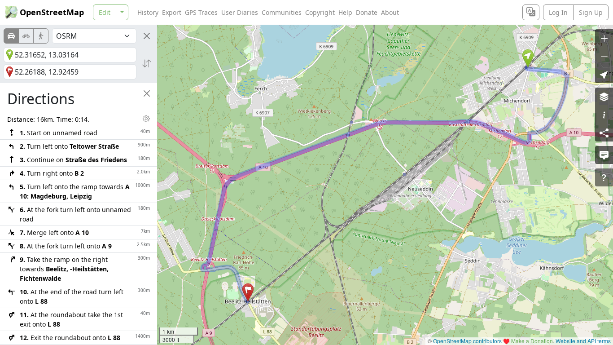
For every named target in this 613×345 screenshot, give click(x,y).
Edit (104, 12)
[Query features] (604, 177)
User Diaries (239, 12)
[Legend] (604, 115)
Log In (558, 12)
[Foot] (40, 36)
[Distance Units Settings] (146, 118)
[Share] (604, 133)
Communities (282, 12)
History (147, 12)
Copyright (320, 12)
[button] (528, 58)
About (390, 12)
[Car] (11, 36)
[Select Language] (530, 12)
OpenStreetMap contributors (467, 341)
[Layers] (604, 97)
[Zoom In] (604, 38)
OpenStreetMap (52, 12)
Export (171, 12)
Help (345, 12)
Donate (366, 12)
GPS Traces (201, 12)
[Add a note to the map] (604, 155)
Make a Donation (532, 341)
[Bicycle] (26, 36)
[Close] (146, 36)
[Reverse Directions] (146, 63)
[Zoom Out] (604, 56)
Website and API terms (583, 341)
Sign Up (591, 12)
